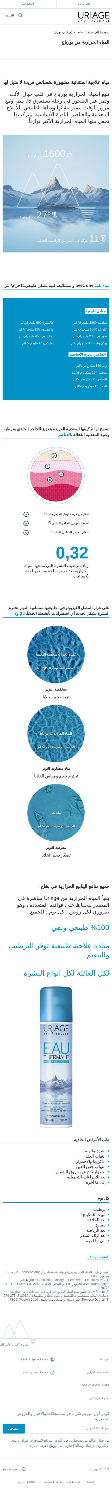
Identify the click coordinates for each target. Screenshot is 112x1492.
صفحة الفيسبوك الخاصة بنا (34, 1359)
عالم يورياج (84, 3)
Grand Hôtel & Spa (95, 1385)
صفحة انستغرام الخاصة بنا (34, 1372)
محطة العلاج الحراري (98, 1372)
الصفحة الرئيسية (98, 32)
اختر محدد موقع (11, 1469)
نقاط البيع (27, 3)
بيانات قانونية (74, 1482)
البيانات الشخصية (53, 1482)
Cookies (33, 1482)
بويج (20, 1482)
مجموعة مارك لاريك (98, 1398)
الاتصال (90, 1482)
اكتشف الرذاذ (100, 1257)
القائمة (9, 15)
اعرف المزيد (39, 1446)
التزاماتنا (104, 1359)
